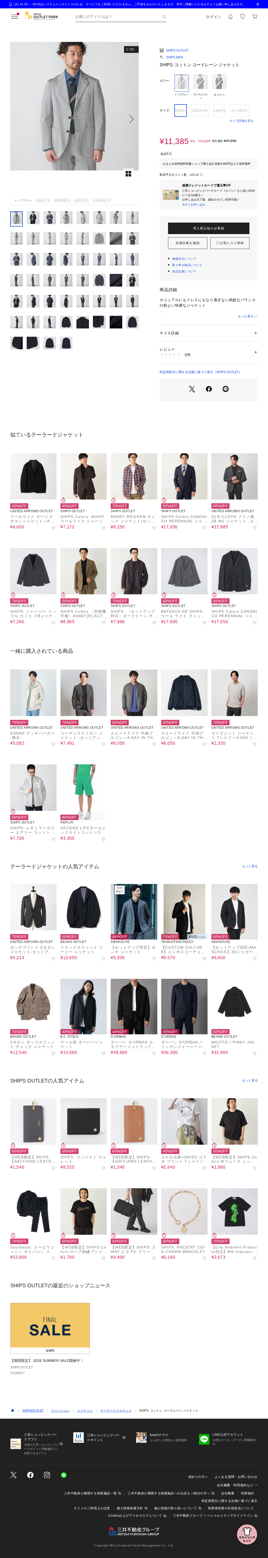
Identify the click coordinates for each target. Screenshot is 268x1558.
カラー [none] (164, 80)
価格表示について (184, 258)
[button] (74, 119)
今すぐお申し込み (193, 204)
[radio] (181, 87)
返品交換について (184, 271)
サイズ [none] (164, 110)
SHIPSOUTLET (33, 1410)
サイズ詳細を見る (242, 120)
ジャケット (85, 1410)
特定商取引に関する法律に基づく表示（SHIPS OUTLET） (201, 372)
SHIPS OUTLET (177, 50)
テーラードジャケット (116, 1410)
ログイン (213, 17)
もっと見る (246, 316)
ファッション (60, 1410)
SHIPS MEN (174, 57)
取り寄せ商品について (187, 265)
